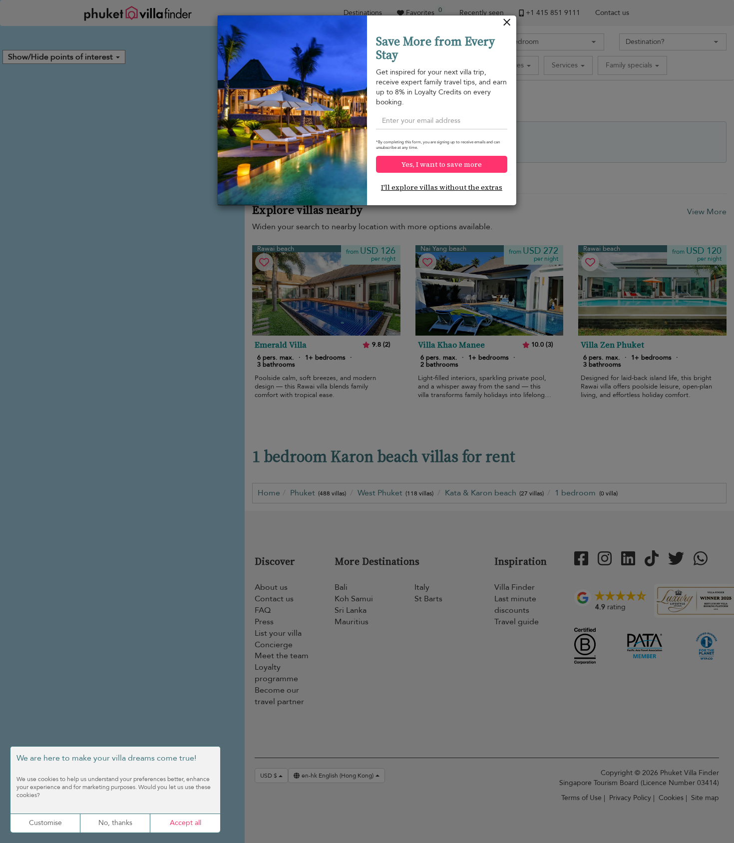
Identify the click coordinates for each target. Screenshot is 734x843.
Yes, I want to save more (441, 164)
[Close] (507, 24)
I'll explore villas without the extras (441, 187)
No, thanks (115, 823)
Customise (45, 823)
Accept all (185, 823)
